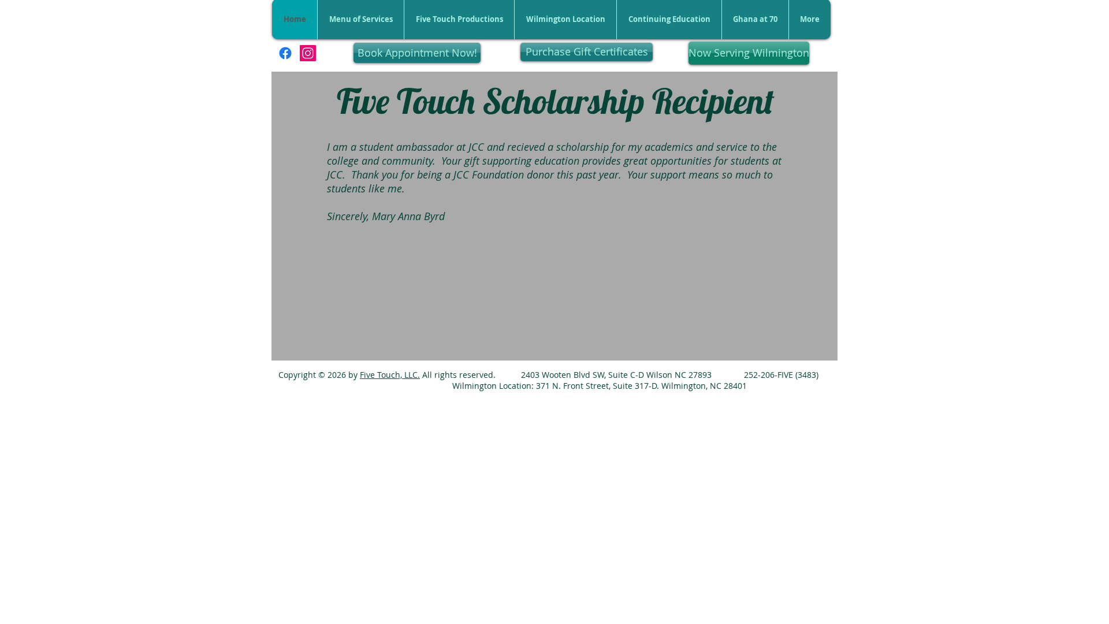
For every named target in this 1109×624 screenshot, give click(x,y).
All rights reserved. (458, 374)
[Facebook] (285, 53)
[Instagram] (308, 53)
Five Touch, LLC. (390, 374)
